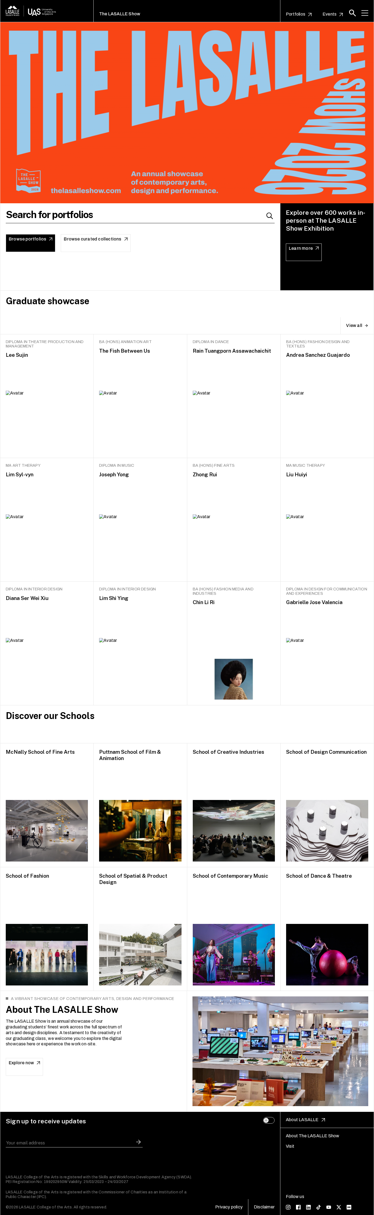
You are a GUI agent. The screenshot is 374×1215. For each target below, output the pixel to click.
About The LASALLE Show (312, 1135)
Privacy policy (229, 1207)
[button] (352, 13)
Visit (290, 1146)
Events (329, 14)
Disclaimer (264, 1207)
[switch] (269, 1120)
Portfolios (295, 14)
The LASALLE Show (119, 13)
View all (354, 325)
